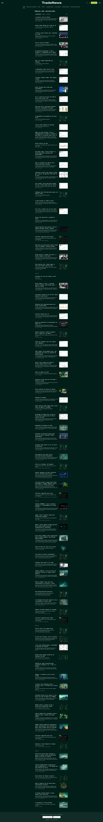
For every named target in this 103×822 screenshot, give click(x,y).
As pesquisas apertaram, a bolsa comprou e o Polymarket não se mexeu (45, 51)
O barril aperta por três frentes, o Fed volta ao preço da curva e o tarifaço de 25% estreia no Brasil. (46, 383)
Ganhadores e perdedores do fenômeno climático (44, 548)
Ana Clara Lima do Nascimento (43, 240)
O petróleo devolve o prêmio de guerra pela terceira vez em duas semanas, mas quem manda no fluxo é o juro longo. (46, 258)
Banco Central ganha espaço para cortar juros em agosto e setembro (46, 406)
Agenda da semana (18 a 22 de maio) (42, 657)
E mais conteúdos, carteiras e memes (42, 707)
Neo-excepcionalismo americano (43, 591)
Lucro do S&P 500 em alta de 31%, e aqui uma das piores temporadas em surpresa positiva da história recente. (45, 110)
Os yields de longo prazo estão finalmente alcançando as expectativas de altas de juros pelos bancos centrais (45, 648)
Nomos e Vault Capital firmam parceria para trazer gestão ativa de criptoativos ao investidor (46, 526)
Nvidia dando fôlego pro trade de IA (45, 25)
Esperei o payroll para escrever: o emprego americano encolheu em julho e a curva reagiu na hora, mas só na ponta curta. (46, 203)
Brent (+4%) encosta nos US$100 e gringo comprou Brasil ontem (44, 363)
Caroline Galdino (46, 232)
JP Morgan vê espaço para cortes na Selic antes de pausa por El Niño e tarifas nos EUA (45, 416)
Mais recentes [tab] (38, 14)
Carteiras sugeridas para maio (43, 735)
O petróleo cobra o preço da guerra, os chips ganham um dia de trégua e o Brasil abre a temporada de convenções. (46, 400)
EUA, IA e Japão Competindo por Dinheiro (44, 61)
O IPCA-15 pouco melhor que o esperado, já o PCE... (46, 33)
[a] (63, 565)
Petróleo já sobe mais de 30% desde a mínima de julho (45, 380)
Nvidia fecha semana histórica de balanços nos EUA (44, 655)
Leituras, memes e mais (39, 745)
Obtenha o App (57, 817)
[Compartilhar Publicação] (89, 3)
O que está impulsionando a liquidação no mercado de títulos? (46, 646)
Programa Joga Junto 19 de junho (44, 562)
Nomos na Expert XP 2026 (42, 372)
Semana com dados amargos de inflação (45, 609)
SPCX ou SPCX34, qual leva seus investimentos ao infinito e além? (45, 582)
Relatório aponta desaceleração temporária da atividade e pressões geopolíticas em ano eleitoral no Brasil (45, 419)
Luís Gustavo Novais (41, 477)
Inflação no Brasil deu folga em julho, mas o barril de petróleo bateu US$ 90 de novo (46, 174)
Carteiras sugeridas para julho (44, 493)
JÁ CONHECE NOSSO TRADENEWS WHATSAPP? (43, 408)
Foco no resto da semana (42, 42)
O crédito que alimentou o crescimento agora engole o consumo (45, 805)
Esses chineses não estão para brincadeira (43, 88)
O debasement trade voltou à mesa (44, 69)
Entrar (99, 2)
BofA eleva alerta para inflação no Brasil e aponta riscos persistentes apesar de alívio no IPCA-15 (45, 755)
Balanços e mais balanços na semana (45, 744)
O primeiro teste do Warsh (42, 17)
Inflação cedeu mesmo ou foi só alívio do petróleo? (46, 445)
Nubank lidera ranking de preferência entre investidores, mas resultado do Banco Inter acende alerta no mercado (45, 726)
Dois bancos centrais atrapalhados (45, 554)
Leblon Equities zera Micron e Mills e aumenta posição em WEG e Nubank (46, 228)
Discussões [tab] (48, 14)
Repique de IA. (38, 277)
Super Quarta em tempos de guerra (44, 776)
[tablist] (43, 14)
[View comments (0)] (43, 22)
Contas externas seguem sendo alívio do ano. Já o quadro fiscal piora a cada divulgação (45, 268)
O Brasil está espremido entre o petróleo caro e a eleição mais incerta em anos (46, 686)
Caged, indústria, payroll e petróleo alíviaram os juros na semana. (45, 466)
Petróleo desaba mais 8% (42, 314)
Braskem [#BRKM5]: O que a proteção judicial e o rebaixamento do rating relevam (45, 505)
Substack (46, 819)
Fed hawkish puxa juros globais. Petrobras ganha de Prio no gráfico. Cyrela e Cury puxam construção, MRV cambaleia (46, 565)
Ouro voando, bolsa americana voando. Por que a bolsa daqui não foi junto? (45, 184)
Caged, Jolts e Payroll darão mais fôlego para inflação (45, 515)
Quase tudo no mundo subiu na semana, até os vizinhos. (45, 186)
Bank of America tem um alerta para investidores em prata (45, 784)
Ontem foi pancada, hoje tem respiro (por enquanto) (45, 342)
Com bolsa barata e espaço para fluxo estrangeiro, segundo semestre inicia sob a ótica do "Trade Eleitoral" (45, 484)
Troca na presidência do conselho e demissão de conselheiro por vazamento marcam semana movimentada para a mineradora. (46, 356)
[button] (24, 7)
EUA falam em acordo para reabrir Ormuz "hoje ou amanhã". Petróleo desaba (46, 245)
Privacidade (51, 814)
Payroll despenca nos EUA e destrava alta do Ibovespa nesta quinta (45, 473)
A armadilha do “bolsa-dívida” (43, 802)
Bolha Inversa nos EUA (41, 143)
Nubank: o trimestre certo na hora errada (45, 675)
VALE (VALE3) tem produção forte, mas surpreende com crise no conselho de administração (45, 353)
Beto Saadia (40, 64)
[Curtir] (36, 22)
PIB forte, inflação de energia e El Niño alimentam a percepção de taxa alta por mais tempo (44, 631)
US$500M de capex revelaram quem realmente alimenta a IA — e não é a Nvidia (45, 665)
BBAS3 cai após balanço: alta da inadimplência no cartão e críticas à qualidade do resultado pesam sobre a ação (45, 134)
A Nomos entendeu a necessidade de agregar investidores (46, 373)
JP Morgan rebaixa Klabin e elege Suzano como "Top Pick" (44, 794)
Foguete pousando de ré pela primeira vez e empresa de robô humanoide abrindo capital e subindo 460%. (45, 91)
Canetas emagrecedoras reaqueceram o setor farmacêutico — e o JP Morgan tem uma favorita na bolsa (46, 766)
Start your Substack (48, 817)
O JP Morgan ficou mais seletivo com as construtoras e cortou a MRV (46, 600)
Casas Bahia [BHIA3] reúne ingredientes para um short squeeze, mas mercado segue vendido (46, 537)
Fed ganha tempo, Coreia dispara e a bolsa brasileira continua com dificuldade (45, 153)
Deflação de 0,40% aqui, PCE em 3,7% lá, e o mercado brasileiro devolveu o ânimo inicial (45, 36)
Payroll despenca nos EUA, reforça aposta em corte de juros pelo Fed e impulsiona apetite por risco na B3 (46, 476)
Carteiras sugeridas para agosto (44, 236)
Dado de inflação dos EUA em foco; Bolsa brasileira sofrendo (45, 163)
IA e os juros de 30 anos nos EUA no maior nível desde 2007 (45, 97)
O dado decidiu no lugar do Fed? (44, 200)
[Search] (87, 3)
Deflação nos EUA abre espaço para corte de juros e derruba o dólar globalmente (45, 435)
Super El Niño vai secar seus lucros (45, 546)
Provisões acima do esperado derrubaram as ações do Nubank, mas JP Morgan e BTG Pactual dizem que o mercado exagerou (46, 678)
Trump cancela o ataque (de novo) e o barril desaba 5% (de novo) (45, 255)
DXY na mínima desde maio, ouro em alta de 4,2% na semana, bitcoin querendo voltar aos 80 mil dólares (45, 71)
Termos (54, 814)
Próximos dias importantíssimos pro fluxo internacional (45, 305)
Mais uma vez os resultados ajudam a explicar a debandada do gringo (45, 107)
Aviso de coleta (59, 814)
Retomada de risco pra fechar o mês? (45, 276)
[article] (51, 20)
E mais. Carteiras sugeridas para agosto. (42, 119)
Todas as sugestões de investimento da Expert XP (46, 323)
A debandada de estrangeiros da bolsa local (45, 117)
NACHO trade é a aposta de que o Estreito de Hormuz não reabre (44, 705)
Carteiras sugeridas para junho (44, 617)
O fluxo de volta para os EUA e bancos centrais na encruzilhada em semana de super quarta (44, 594)
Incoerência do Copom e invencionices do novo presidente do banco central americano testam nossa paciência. (46, 556)
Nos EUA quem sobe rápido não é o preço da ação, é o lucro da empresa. (46, 145)
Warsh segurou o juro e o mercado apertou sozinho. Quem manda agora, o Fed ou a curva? (45, 285)
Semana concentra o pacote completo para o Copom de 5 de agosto (45, 332)
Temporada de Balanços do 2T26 (43, 425)
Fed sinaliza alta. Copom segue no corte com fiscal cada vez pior (45, 265)
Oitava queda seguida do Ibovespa (44, 124)
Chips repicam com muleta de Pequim (45, 389)
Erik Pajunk (40, 28)
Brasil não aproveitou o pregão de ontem (45, 218)
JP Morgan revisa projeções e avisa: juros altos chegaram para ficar (45, 689)
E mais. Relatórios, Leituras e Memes (42, 63)
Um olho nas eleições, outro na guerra (46, 636)
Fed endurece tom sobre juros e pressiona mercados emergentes (44, 455)
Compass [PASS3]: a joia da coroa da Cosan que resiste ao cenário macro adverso (45, 572)
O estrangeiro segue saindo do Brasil (42, 126)
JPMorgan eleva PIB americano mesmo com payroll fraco (46, 193)
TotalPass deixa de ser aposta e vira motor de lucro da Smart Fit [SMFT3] (45, 696)
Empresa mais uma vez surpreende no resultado (44, 27)
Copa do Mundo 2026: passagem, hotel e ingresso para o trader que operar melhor (46, 715)
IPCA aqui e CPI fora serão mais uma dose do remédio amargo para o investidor (45, 612)
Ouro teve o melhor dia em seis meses (45, 209)
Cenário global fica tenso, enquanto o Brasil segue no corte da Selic (46, 335)
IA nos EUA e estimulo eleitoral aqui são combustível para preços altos (46, 518)
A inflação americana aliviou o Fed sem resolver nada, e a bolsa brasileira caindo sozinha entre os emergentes (45, 166)
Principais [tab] (43, 14)
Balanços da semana (40, 397)
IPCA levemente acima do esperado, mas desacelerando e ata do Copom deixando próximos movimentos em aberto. (46, 177)
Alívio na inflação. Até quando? (44, 464)
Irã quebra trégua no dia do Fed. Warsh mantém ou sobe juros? (46, 295)
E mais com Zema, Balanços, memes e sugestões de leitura (46, 777)
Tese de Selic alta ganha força (44, 628)
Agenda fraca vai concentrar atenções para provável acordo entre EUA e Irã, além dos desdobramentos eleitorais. (46, 639)
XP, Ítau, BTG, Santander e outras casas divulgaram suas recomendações (45, 239)
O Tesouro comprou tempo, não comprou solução (45, 78)
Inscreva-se (94, 2)
